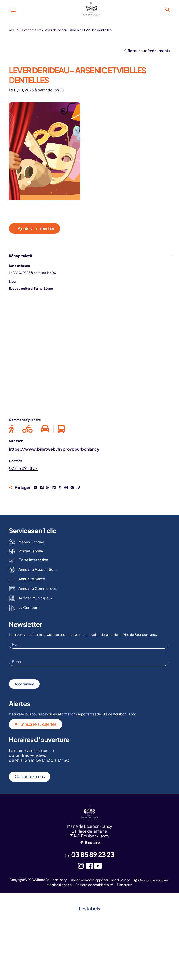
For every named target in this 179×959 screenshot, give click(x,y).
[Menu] (13, 10)
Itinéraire (92, 842)
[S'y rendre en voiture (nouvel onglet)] (45, 429)
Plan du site (124, 885)
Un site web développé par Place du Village (100, 880)
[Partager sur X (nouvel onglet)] (60, 487)
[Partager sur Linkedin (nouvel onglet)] (54, 487)
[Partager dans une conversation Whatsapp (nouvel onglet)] (72, 487)
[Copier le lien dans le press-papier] (78, 487)
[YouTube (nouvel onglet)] (98, 866)
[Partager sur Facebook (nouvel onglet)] (41, 487)
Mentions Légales (59, 885)
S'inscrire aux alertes (39, 724)
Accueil (14, 30)
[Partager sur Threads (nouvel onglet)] (48, 487)
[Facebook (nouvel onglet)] (89, 866)
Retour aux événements (149, 50)
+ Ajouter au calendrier (34, 228)
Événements (31, 30)
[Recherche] (167, 10)
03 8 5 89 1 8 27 (23, 468)
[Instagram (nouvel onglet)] (81, 866)
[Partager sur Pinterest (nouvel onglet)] (66, 487)
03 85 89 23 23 (92, 854)
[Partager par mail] (35, 487)
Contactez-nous (30, 776)
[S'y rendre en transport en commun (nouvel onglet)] (59, 429)
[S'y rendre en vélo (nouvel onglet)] (27, 429)
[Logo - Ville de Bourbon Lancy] (91, 9)
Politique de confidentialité (94, 885)
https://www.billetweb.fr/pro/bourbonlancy (54, 449)
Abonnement (24, 684)
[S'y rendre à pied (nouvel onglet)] (13, 429)
